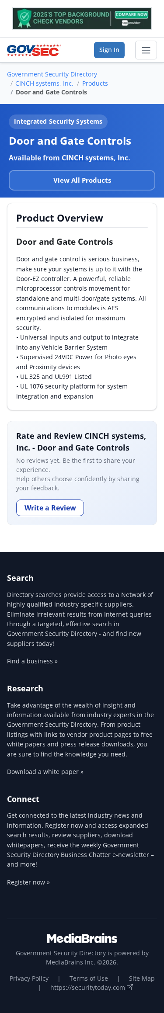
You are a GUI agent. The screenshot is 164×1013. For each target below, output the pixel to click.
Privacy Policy (29, 978)
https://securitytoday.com (88, 987)
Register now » (28, 882)
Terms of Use (89, 978)
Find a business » (32, 661)
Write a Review (50, 508)
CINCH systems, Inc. (44, 83)
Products (95, 83)
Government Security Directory (52, 74)
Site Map (142, 978)
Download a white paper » (45, 771)
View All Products (82, 180)
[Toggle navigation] (146, 50)
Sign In (109, 49)
